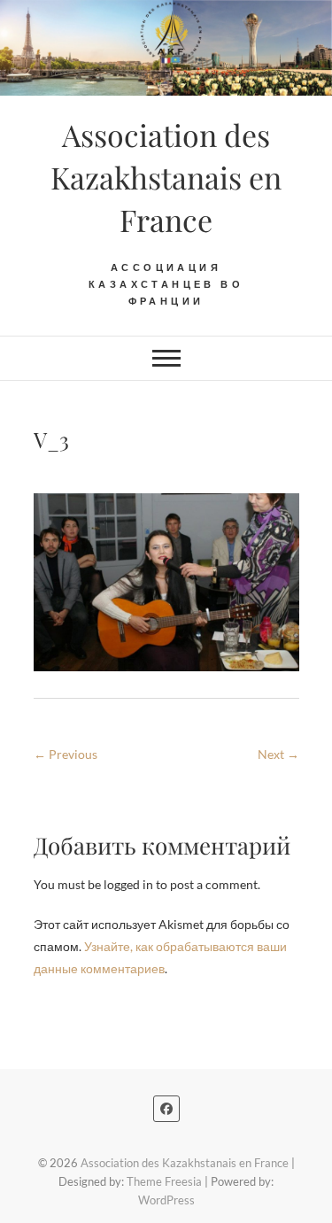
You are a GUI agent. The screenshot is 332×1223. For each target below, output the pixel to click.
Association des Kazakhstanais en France (166, 177)
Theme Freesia (164, 1181)
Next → (278, 754)
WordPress (166, 1200)
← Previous (65, 754)
